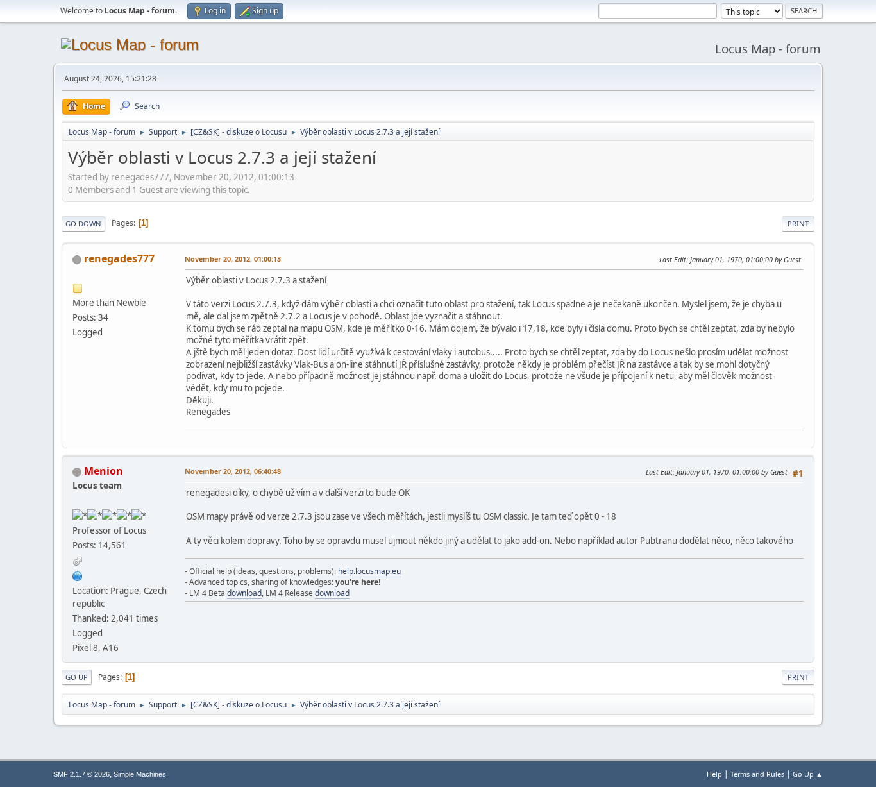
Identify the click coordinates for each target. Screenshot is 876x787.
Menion (103, 471)
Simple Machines (140, 774)
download (244, 593)
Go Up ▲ (808, 774)
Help (714, 774)
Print (798, 223)
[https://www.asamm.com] (77, 574)
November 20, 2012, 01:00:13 (233, 259)
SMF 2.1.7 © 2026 (81, 774)
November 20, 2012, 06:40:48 (233, 471)
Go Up (76, 677)
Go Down (83, 223)
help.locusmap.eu (369, 571)
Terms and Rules (757, 774)
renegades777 (119, 258)
